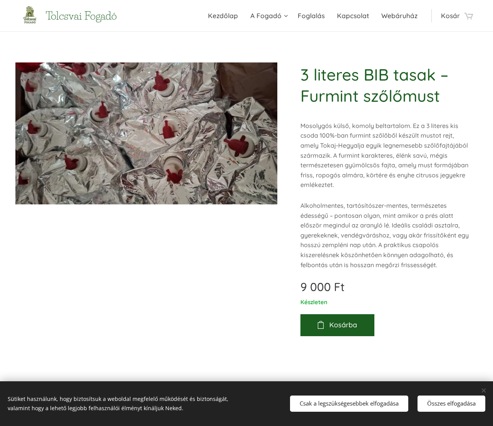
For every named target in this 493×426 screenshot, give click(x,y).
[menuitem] (225, 15)
